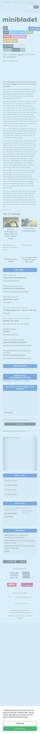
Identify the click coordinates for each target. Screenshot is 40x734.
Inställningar (20, 723)
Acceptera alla (20, 729)
